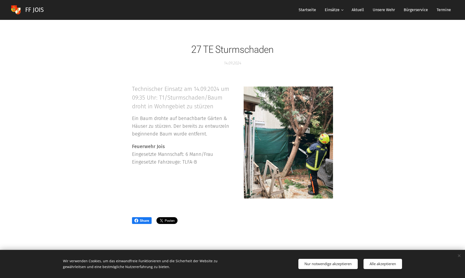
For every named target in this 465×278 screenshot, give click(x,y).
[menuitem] (307, 10)
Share (144, 220)
